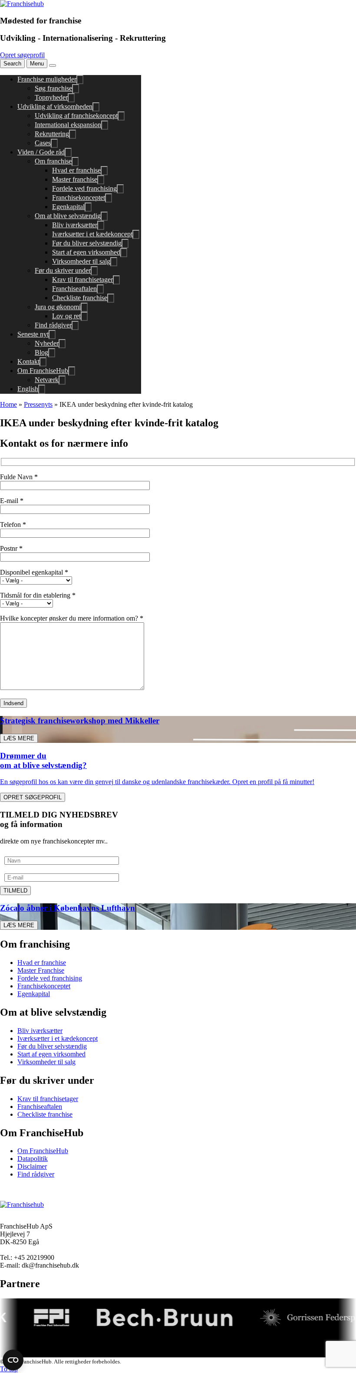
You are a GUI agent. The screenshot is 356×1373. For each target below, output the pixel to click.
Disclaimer (32, 1166)
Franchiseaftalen (74, 288)
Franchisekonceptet (78, 197)
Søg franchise (53, 88)
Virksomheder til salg (81, 261)
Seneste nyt (33, 334)
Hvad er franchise (76, 170)
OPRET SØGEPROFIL (32, 797)
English (27, 388)
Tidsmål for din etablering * (38, 595)
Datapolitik (32, 1158)
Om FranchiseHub (42, 370)
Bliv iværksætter (74, 225)
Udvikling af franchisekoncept (76, 115)
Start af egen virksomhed (86, 252)
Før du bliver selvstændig (87, 243)
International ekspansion (68, 124)
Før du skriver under (63, 270)
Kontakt (28, 361)
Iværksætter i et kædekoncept (92, 234)
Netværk (47, 379)
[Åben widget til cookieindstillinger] (13, 1360)
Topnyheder (51, 97)
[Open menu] (52, 65)
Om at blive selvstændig (68, 215)
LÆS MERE (18, 738)
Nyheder (47, 343)
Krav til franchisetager (82, 279)
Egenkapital (68, 206)
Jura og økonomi (58, 307)
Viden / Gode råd (41, 152)
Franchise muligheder (46, 79)
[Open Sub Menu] (79, 79)
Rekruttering (52, 133)
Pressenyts (38, 404)
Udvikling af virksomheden (54, 106)
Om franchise (53, 161)
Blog (41, 352)
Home (8, 404)
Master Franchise (40, 970)
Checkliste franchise (79, 297)
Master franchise (74, 179)
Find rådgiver (53, 325)
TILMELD (15, 890)
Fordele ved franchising (84, 188)
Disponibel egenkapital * (34, 572)
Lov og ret (66, 316)
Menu (37, 63)
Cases (43, 143)
